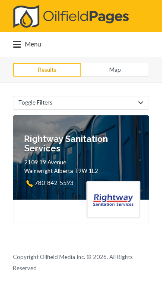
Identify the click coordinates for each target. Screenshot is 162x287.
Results (47, 69)
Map (115, 69)
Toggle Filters (35, 102)
